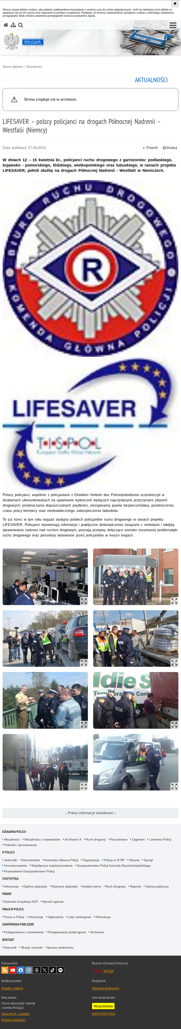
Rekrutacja (103, 917)
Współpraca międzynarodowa (52, 865)
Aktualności (34, 66)
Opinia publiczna (157, 886)
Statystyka (10, 878)
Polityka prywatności (13, 1020)
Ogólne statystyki (35, 886)
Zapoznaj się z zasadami (15, 1013)
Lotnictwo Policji (160, 839)
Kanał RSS (4, 970)
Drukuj (172, 148)
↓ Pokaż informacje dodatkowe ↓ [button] (90, 813)
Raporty (135, 886)
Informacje (11, 886)
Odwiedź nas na (12, 970)
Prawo (6, 893)
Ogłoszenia (55, 917)
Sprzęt (148, 860)
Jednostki (10, 860)
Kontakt (8, 939)
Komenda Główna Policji (61, 860)
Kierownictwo (31, 860)
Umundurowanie (15, 865)
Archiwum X (73, 839)
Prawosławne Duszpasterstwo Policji (29, 871)
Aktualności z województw (42, 839)
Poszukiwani (118, 839)
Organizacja (91, 860)
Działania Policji (14, 831)
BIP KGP (108, 971)
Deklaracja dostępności (105, 988)
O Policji (8, 852)
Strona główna (13, 66)
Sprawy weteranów (60, 947)
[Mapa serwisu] (13, 25)
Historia (134, 860)
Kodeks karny (91, 886)
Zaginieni (138, 839)
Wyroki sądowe (53, 901)
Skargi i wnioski (31, 947)
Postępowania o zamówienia (24, 932)
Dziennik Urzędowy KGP (21, 901)
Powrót (152, 148)
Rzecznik (10, 947)
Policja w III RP (114, 860)
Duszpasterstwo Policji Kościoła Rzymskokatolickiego (114, 865)
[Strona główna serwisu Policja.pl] (6, 25)
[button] (173, 25)
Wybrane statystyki (64, 886)
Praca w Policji (13, 909)
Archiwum (97, 932)
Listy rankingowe (79, 917)
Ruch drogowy (96, 839)
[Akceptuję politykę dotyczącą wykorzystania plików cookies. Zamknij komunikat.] (175, 3)
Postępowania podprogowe (67, 932)
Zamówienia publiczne (18, 924)
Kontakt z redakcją (12, 988)
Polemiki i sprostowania (20, 845)
